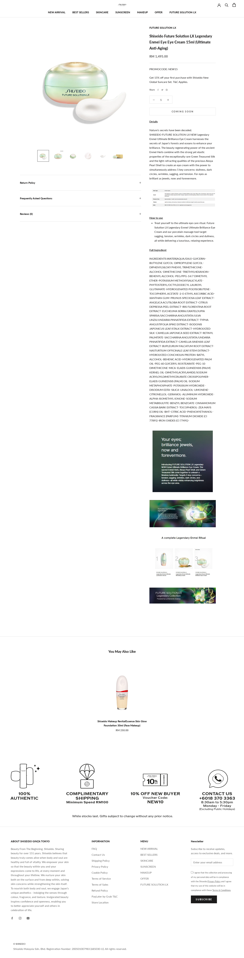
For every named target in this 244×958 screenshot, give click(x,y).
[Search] (226, 5)
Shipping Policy (101, 860)
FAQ (94, 848)
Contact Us (98, 854)
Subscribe (204, 899)
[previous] (10, 695)
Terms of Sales (100, 884)
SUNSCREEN (122, 12)
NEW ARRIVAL (56, 12)
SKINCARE (102, 12)
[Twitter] (162, 90)
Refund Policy (100, 890)
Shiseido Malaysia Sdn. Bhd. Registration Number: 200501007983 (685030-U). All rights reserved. (70, 948)
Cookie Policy (100, 872)
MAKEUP (142, 12)
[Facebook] (158, 90)
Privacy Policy (100, 866)
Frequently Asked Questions (36, 198)
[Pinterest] (167, 90)
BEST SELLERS (80, 12)
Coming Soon (183, 111)
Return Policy (27, 182)
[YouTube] (28, 918)
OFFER (159, 12)
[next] (233, 695)
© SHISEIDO (19, 944)
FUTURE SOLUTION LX (182, 12)
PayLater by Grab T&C (105, 896)
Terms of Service (101, 878)
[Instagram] (20, 918)
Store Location (100, 902)
